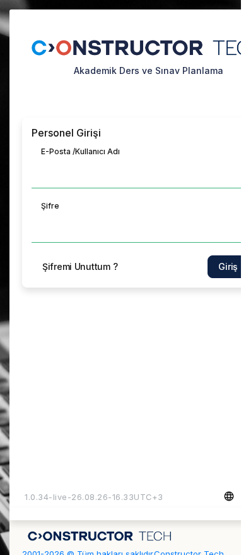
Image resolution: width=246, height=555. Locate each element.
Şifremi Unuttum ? (79, 266)
